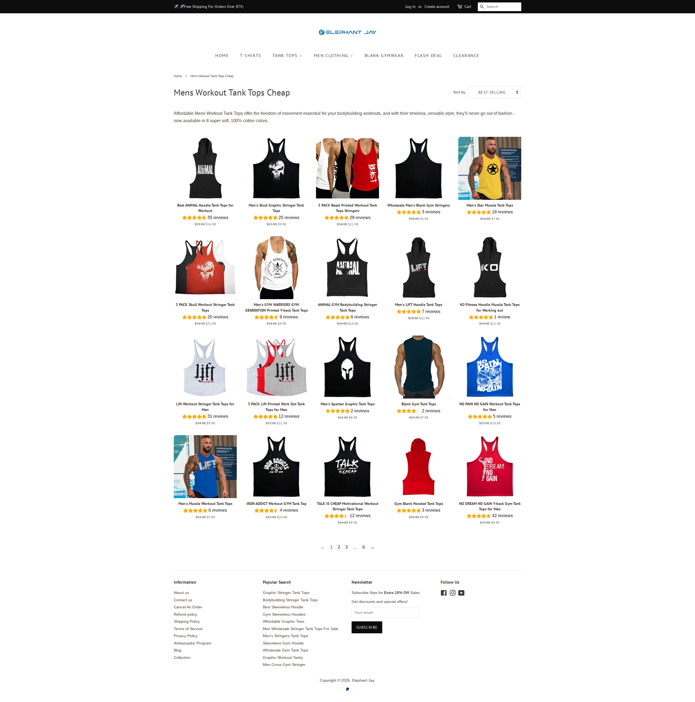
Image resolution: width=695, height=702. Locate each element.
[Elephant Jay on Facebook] (444, 594)
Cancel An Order (188, 607)
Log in (410, 6)
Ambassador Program (192, 643)
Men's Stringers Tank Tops (285, 636)
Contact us (183, 600)
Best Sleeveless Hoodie (283, 607)
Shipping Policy (187, 621)
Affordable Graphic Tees (283, 621)
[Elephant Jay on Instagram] (453, 594)
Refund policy (185, 614)
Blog (177, 650)
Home (222, 55)
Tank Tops (285, 55)
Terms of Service (188, 629)
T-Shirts (250, 55)
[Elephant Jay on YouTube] (461, 594)
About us (181, 593)
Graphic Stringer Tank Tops (286, 593)
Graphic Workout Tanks (283, 658)
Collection (182, 658)
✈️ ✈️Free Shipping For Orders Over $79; (209, 6)
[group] (205, 218)
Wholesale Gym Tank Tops (285, 650)
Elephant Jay (363, 680)
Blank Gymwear (384, 55)
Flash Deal (428, 55)
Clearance (466, 55)
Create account (437, 6)
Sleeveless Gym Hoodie (283, 643)
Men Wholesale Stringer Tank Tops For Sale (300, 629)
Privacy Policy (185, 636)
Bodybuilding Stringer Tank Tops (290, 600)
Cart (468, 6)
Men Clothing (332, 55)
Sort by (459, 92)
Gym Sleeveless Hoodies (284, 614)
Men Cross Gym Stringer (284, 665)
